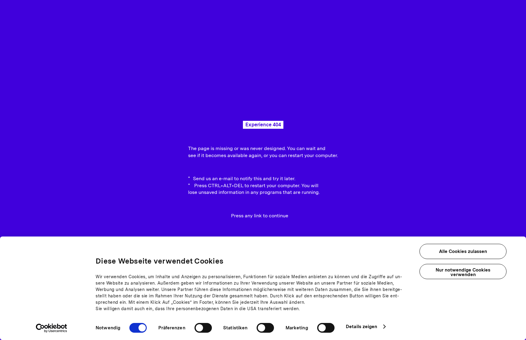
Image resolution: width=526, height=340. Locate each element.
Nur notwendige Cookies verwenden (463, 272)
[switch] (203, 328)
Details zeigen (361, 326)
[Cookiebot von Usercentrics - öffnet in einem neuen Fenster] (51, 328)
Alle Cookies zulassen (463, 251)
